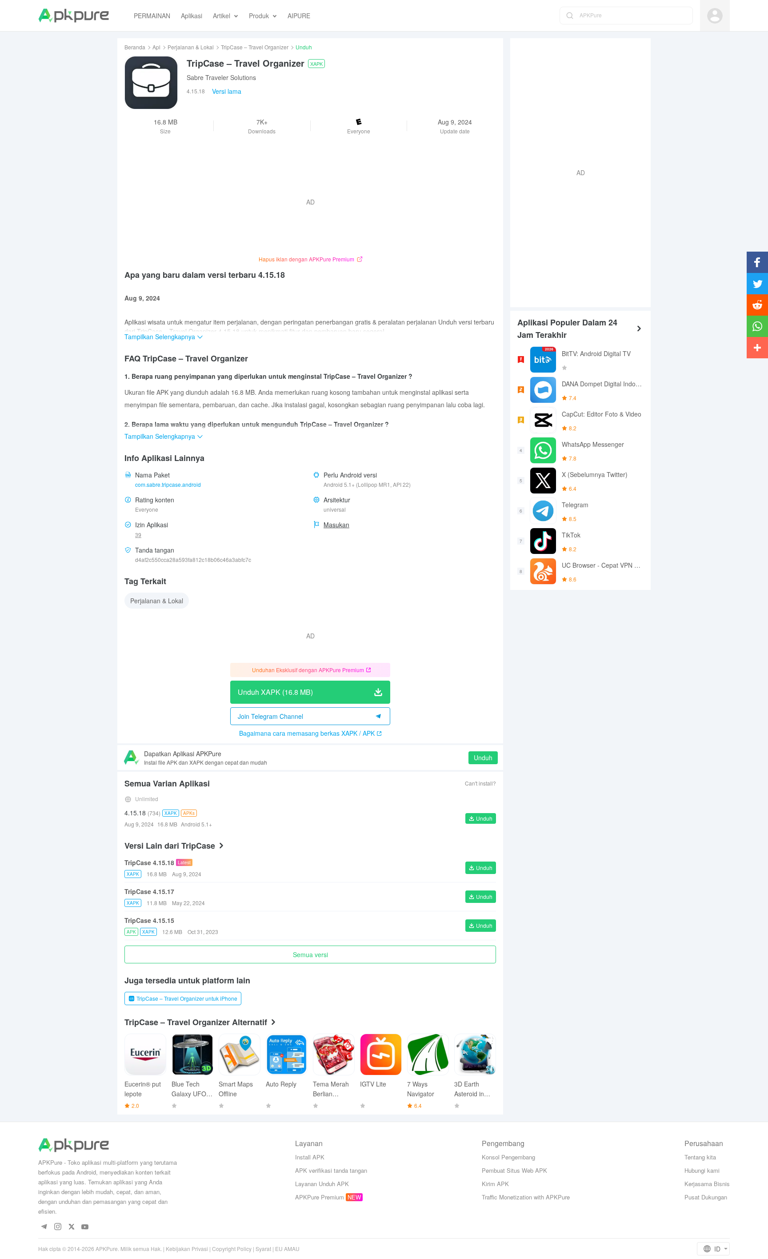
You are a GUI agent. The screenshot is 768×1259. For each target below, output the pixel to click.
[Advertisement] (577, 171)
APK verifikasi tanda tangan (331, 1170)
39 (138, 534)
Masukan (336, 524)
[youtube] (85, 1227)
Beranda (134, 47)
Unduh (483, 757)
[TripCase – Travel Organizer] (151, 82)
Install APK (309, 1157)
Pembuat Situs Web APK (514, 1170)
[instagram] (57, 1227)
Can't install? (480, 783)
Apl (156, 47)
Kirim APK (495, 1183)
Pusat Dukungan (705, 1197)
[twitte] (71, 1227)
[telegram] (43, 1227)
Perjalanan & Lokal (191, 47)
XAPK (316, 63)
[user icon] (715, 16)
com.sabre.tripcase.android (168, 484)
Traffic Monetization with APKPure (526, 1197)
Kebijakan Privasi (187, 1248)
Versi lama (226, 91)
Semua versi (310, 954)
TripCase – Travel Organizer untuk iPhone (186, 998)
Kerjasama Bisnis (707, 1183)
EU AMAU (287, 1248)
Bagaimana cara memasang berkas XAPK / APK (307, 733)
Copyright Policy (232, 1248)
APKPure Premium (319, 1197)
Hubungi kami (702, 1170)
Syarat (263, 1248)
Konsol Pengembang (508, 1157)
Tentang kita (700, 1157)
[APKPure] (73, 15)
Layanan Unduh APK (322, 1183)
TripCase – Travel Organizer (254, 47)
